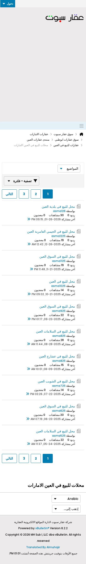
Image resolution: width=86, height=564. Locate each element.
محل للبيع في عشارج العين (57, 356)
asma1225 (58, 236)
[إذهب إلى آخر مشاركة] (29, 219)
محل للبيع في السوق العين (57, 256)
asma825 (59, 336)
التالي (9, 194)
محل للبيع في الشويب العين (56, 381)
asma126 (59, 211)
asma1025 (58, 286)
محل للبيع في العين (62, 281)
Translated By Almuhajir (43, 547)
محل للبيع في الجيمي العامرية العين (51, 231)
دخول (10, 3)
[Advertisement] (43, 76)
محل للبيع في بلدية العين (58, 206)
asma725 (59, 386)
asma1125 (59, 261)
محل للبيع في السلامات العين (55, 331)
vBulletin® (42, 528)
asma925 (59, 311)
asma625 (59, 411)
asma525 (59, 436)
